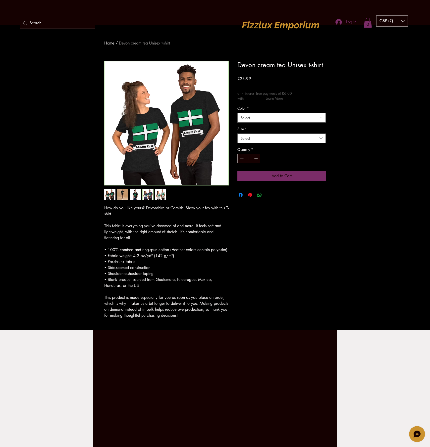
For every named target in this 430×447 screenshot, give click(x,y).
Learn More (274, 98)
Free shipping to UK (275, 85)
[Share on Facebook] (241, 195)
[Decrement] (241, 158)
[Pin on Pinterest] (250, 195)
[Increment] (256, 158)
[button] (368, 23)
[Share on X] (269, 195)
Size (242, 129)
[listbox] (392, 21)
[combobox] (281, 118)
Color (243, 108)
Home (109, 43)
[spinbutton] (248, 158)
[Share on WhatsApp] (260, 195)
